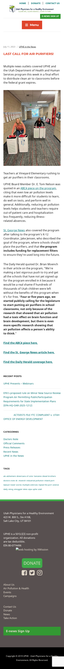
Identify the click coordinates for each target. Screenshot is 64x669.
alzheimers (11, 476)
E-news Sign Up (50, 16)
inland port (49, 480)
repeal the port (45, 485)
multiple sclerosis (30, 485)
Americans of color (25, 476)
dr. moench (21, 480)
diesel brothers (49, 476)
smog (10, 489)
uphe (35, 489)
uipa (30, 489)
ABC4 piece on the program (38, 188)
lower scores (16, 485)
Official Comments (14, 443)
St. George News (14, 230)
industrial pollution (35, 480)
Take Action (10, 618)
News (6, 614)
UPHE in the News (27, 46)
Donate (35, 3)
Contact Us (9, 606)
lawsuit (6, 485)
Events (7, 592)
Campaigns (10, 596)
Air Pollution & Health (16, 588)
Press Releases (11, 447)
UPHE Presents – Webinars (18, 383)
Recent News (10, 451)
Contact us (53, 3)
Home (22, 3)
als (4, 476)
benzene (38, 476)
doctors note (9, 480)
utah (40, 489)
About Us (8, 584)
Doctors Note (10, 439)
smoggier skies (20, 489)
